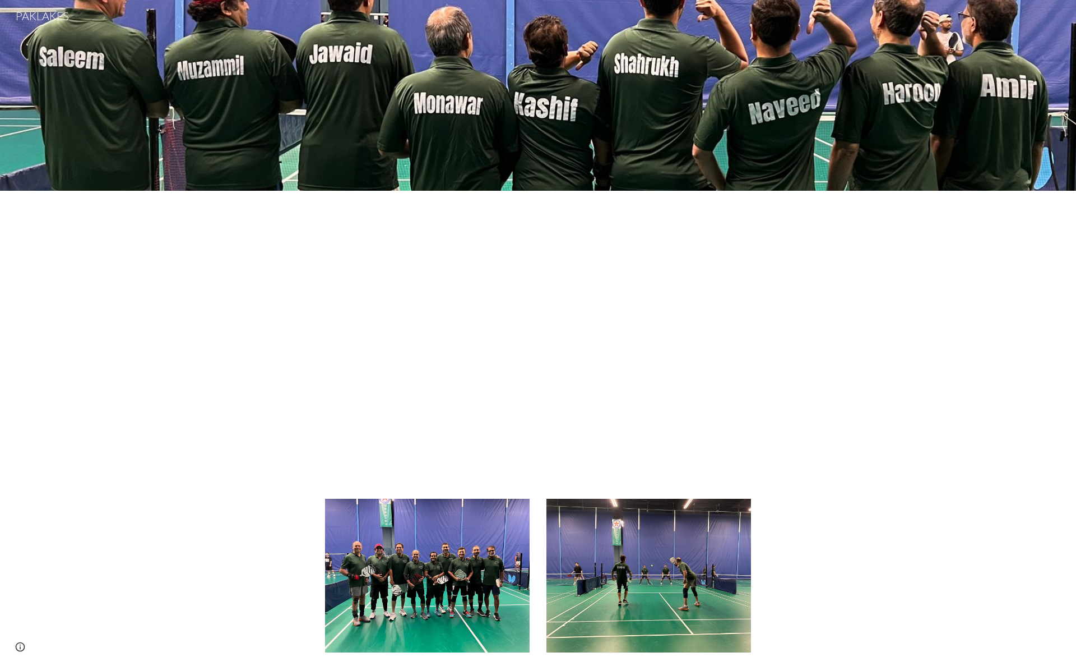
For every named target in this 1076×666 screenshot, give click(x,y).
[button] (20, 647)
